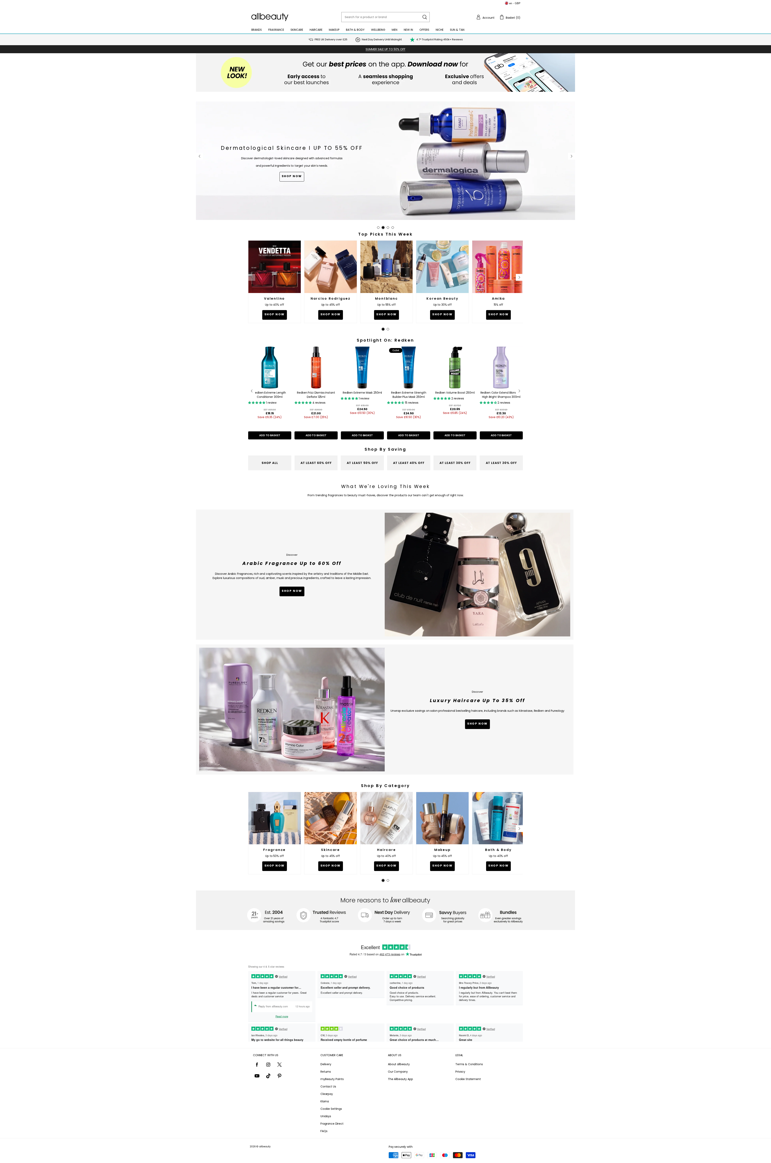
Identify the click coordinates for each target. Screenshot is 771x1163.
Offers (424, 30)
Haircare (316, 30)
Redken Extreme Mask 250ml (269, 393)
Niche (440, 30)
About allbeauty (399, 1064)
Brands (256, 30)
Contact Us (328, 1086)
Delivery (325, 1064)
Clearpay (326, 1094)
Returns (325, 1072)
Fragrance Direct (332, 1124)
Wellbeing (378, 30)
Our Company (398, 1072)
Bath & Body (355, 30)
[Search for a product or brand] (425, 17)
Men (394, 30)
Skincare (297, 30)
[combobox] (385, 17)
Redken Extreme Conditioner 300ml (501, 395)
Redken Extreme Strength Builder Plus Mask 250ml (316, 395)
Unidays (325, 1116)
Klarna (324, 1101)
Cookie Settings (331, 1109)
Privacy (460, 1072)
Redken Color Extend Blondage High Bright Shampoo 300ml (408, 395)
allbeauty (265, 1146)
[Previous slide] (199, 156)
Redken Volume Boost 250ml (362, 393)
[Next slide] (571, 156)
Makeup (334, 30)
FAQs (323, 1131)
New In (408, 30)
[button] (485, 17)
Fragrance (276, 30)
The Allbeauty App (400, 1079)
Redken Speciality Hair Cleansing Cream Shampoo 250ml (455, 397)
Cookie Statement (468, 1079)
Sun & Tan (457, 30)
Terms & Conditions (469, 1064)
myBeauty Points (332, 1079)
